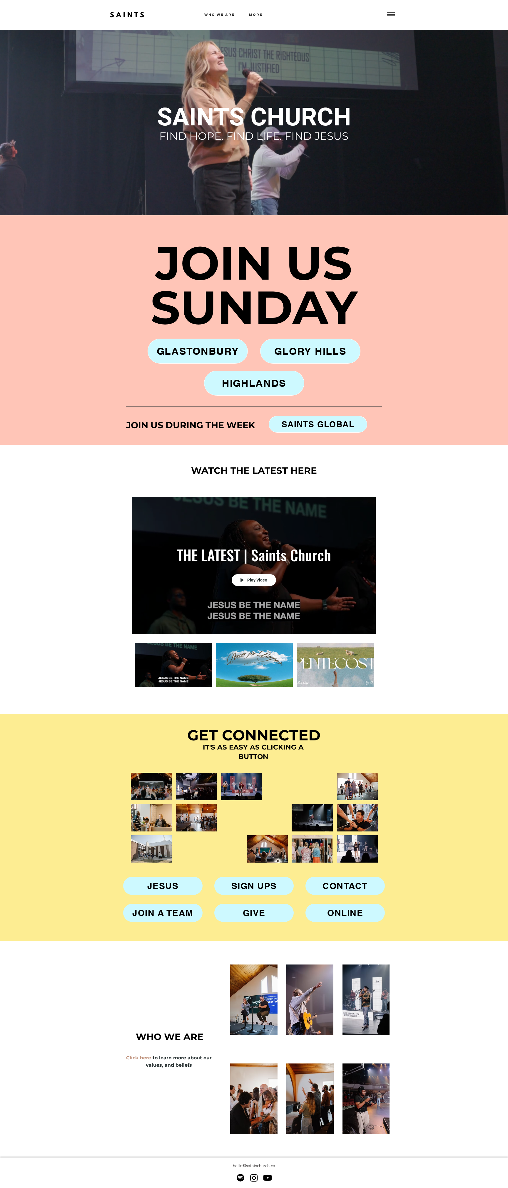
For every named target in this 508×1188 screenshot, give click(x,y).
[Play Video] (173, 665)
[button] (390, 14)
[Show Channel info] (370, 489)
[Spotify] (240, 1178)
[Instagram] (254, 1178)
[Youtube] (268, 1178)
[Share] (356, 489)
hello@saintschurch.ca (254, 1165)
